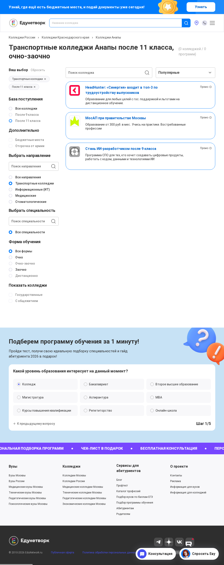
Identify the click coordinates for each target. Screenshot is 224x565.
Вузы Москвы (17, 475)
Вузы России (16, 481)
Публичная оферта (62, 552)
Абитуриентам (125, 508)
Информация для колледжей (188, 492)
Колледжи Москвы (74, 475)
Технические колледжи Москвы (82, 492)
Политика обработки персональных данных (109, 552)
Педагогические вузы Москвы (27, 498)
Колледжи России (22, 37)
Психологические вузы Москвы (28, 503)
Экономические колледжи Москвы (84, 503)
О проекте (179, 466)
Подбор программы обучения (134, 502)
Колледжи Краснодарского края (65, 37)
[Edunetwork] (27, 23)
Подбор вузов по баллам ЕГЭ (134, 496)
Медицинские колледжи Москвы (83, 486)
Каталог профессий (128, 491)
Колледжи (71, 466)
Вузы (13, 466)
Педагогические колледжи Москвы (84, 498)
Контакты (176, 475)
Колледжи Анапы (108, 37)
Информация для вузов (185, 486)
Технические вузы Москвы (25, 492)
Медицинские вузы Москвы (26, 486)
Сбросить (38, 70)
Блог (119, 479)
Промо (204, 86)
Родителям (123, 514)
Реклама (175, 481)
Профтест (122, 485)
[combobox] (118, 23)
